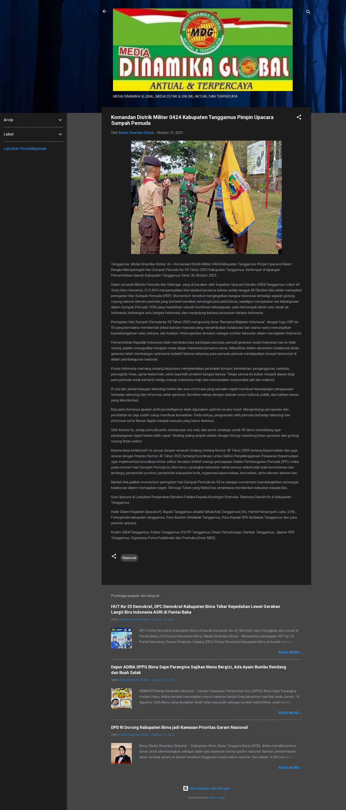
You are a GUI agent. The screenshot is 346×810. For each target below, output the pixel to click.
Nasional (129, 558)
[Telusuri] (308, 13)
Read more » (290, 652)
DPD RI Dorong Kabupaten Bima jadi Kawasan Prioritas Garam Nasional (179, 727)
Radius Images (217, 797)
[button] (299, 118)
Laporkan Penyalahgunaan (25, 148)
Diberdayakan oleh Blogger (209, 788)
